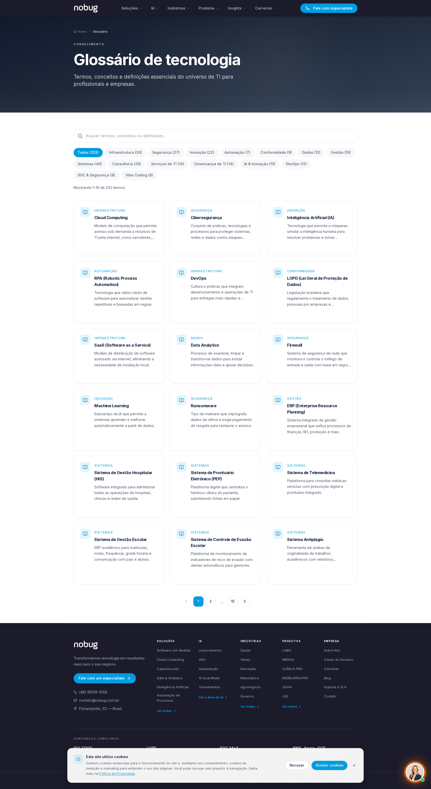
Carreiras (263, 8)
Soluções (129, 8)
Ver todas (164, 711)
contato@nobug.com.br (99, 700)
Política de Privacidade (117, 774)
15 (232, 601)
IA (152, 8)
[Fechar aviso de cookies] (354, 765)
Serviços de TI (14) (167, 164)
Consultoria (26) (126, 164)
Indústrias (176, 8)
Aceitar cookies (329, 765)
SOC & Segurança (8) (96, 175)
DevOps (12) (296, 164)
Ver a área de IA (211, 697)
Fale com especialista (332, 8)
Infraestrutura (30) (125, 152)
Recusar (297, 765)
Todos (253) (88, 152)
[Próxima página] (245, 601)
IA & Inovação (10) (259, 164)
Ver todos (289, 706)
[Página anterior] (186, 601)
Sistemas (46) (90, 164)
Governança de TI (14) (214, 164)
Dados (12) (311, 152)
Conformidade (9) (276, 152)
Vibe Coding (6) (139, 175)
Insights (235, 8)
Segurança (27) (166, 152)
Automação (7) (237, 152)
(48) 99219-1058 (93, 692)
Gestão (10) (341, 152)
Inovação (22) (202, 152)
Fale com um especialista (101, 678)
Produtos (207, 8)
